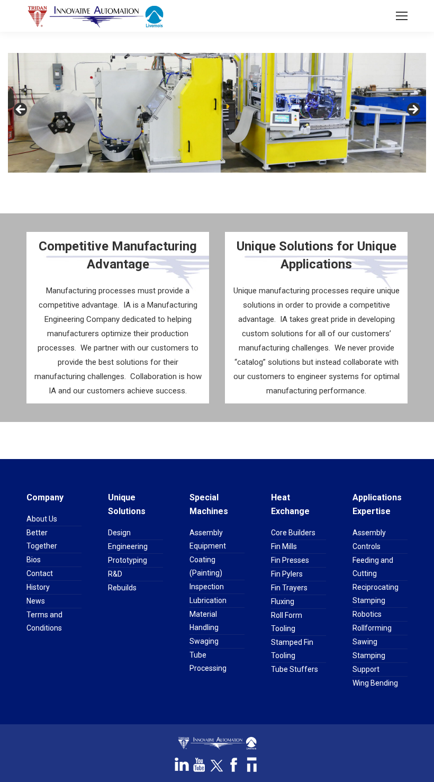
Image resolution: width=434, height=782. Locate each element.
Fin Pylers (287, 574)
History (38, 587)
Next (413, 110)
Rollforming (372, 628)
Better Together (41, 539)
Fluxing (282, 601)
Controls (366, 546)
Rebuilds (122, 587)
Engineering (128, 546)
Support (365, 669)
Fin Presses (290, 560)
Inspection (206, 586)
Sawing (364, 641)
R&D (115, 574)
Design (119, 532)
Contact (39, 573)
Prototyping (127, 560)
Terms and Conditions (44, 621)
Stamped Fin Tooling (292, 649)
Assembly (369, 532)
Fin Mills (284, 546)
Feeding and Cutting (372, 567)
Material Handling (204, 621)
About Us (41, 519)
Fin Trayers (289, 587)
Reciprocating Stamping (375, 594)
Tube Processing (208, 661)
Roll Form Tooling (286, 622)
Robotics (367, 614)
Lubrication (208, 600)
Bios (33, 559)
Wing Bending (375, 683)
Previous (21, 110)
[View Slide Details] (217, 113)
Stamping (368, 655)
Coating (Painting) (205, 566)
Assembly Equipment (207, 539)
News (35, 601)
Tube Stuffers (294, 669)
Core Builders (293, 532)
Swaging (204, 641)
